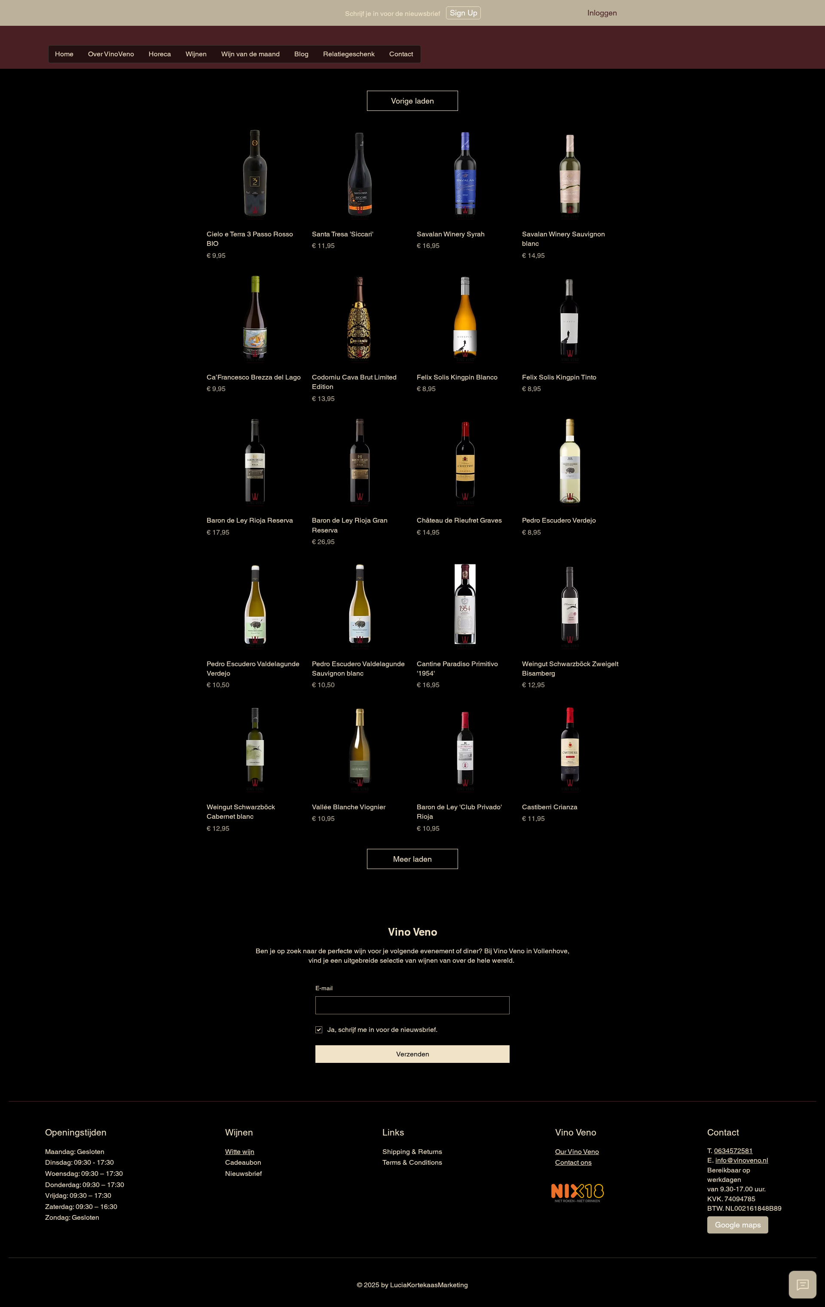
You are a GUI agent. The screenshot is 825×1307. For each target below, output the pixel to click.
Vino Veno (412, 932)
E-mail (324, 988)
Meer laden (412, 858)
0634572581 (733, 1151)
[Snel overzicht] (255, 174)
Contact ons (573, 1162)
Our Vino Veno (577, 1152)
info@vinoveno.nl (741, 1160)
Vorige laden (412, 100)
